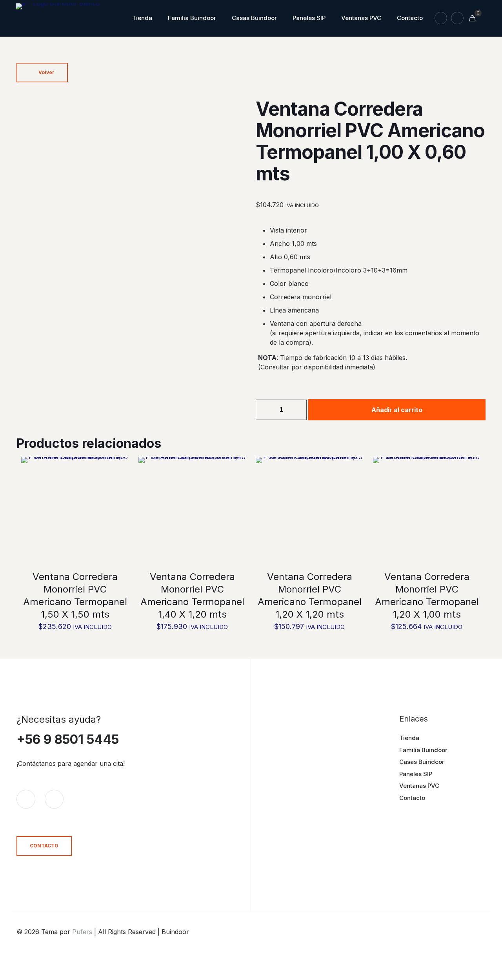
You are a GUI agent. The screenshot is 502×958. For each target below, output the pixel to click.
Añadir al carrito (396, 410)
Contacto (412, 798)
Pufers (82, 932)
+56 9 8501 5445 (67, 739)
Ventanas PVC (419, 785)
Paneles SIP (415, 774)
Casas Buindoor (421, 761)
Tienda (409, 738)
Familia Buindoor (423, 750)
